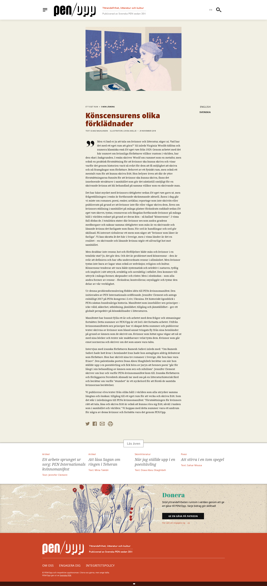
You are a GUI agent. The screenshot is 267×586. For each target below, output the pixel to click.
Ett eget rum (92, 107)
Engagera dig (70, 565)
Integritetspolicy (100, 565)
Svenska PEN (65, 575)
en (210, 9)
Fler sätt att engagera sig (174, 523)
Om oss (48, 565)
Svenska (205, 112)
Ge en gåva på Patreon (183, 516)
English (205, 106)
